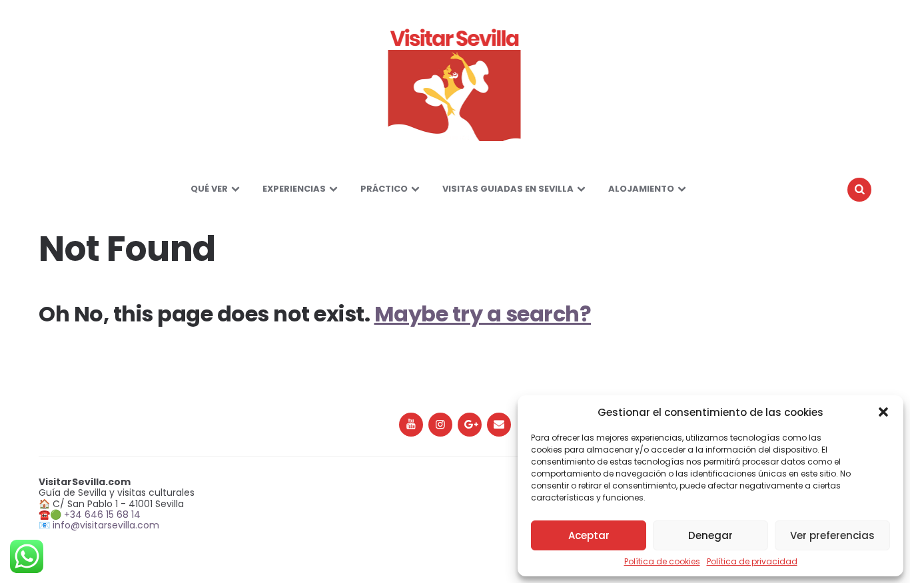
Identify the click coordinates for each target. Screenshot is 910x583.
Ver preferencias (832, 535)
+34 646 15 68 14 (102, 514)
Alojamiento (641, 188)
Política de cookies (662, 561)
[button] (883, 412)
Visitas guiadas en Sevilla (508, 188)
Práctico (384, 188)
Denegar (710, 535)
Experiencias (294, 188)
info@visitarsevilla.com (106, 525)
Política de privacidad (752, 561)
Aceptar (589, 535)
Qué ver (209, 188)
